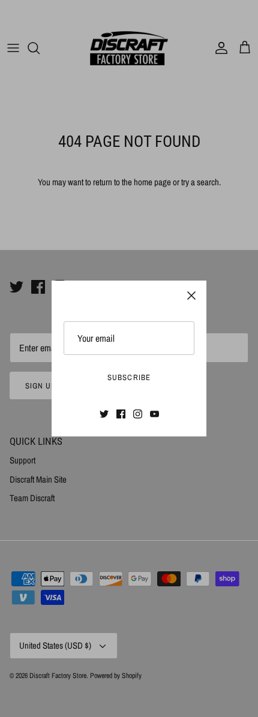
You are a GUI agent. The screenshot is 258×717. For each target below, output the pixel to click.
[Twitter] (104, 413)
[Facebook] (120, 413)
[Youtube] (154, 413)
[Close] (191, 295)
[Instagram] (137, 413)
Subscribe (128, 377)
